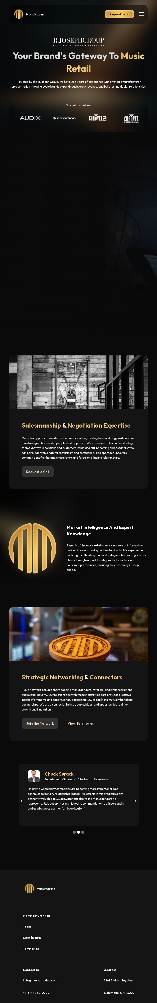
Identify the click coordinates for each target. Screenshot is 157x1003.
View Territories (81, 723)
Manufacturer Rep (36, 916)
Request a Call (37, 472)
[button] (141, 14)
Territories (31, 949)
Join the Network (40, 723)
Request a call (119, 14)
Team (27, 927)
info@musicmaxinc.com (40, 980)
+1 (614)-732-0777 (36, 993)
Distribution (32, 937)
